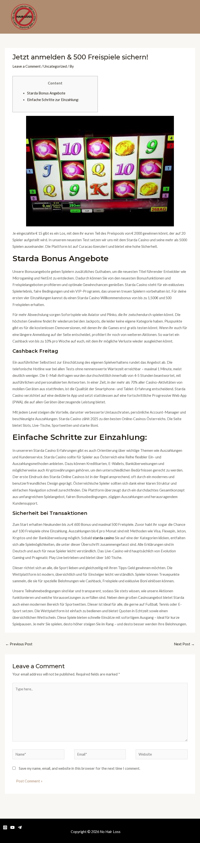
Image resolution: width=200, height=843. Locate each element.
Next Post (184, 644)
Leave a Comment (26, 66)
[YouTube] (12, 827)
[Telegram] (20, 827)
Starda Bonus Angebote (46, 93)
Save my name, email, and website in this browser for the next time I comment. (79, 768)
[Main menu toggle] (190, 17)
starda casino (103, 538)
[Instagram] (5, 827)
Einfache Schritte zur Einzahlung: (53, 100)
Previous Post (18, 644)
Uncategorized (55, 66)
